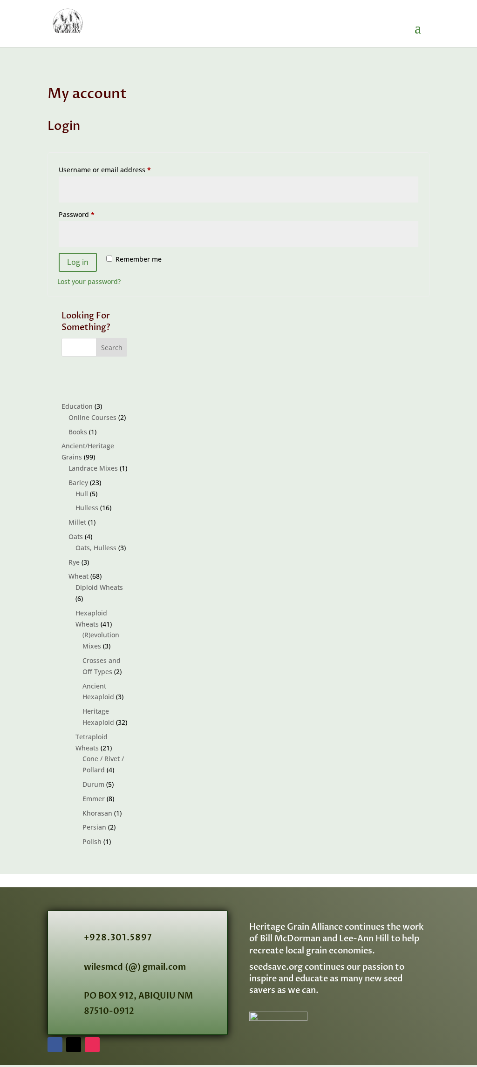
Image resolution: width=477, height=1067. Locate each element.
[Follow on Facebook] (55, 1044)
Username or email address (119, 169)
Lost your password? (89, 281)
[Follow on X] (73, 1044)
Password (91, 214)
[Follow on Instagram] (92, 1044)
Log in (78, 262)
